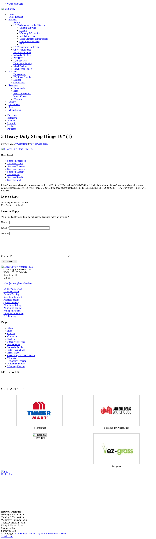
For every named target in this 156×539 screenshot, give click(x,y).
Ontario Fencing (11, 294)
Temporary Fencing (16, 361)
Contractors (12, 336)
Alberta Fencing (11, 299)
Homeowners (13, 344)
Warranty (11, 358)
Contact (11, 333)
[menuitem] (79, 14)
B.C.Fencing (10, 316)
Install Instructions (16, 350)
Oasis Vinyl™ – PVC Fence (21, 355)
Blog (9, 330)
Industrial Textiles (15, 347)
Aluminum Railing (12, 305)
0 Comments (21, 143)
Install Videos (13, 352)
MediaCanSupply (39, 143)
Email (5, 228)
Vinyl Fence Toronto (13, 313)
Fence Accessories (16, 341)
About (10, 328)
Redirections (7, 474)
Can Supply (21, 533)
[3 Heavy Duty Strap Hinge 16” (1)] (17, 149)
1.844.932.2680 (11, 291)
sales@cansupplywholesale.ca (18, 283)
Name (5, 222)
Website (5, 233)
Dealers (11, 339)
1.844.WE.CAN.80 (13, 288)
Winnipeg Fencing (12, 310)
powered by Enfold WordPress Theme (47, 533)
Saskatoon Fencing (13, 297)
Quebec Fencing (11, 302)
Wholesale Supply (16, 363)
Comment (6, 256)
